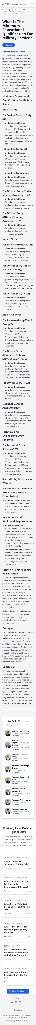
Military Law (27, 10)
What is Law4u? (26, 1015)
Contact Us (12, 1017)
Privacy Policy (22, 1017)
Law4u (28, 1021)
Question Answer (14, 10)
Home (4, 10)
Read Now (7, 868)
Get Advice (15, 735)
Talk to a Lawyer (14, 1015)
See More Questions (16, 991)
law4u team (19, 51)
